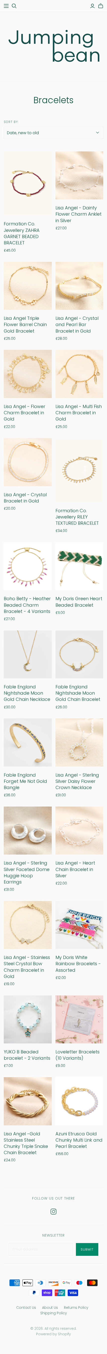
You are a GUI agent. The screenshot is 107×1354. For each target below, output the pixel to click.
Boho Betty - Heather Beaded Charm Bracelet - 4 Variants (27, 604)
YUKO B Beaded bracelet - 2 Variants (27, 1055)
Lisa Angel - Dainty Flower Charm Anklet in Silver (78, 214)
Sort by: (11, 122)
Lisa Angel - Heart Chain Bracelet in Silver (75, 869)
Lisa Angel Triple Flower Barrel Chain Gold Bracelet (25, 324)
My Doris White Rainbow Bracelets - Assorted (78, 963)
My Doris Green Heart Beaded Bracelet (78, 601)
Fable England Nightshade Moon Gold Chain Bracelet (77, 693)
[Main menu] (6, 5)
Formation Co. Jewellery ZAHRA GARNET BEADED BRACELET (22, 233)
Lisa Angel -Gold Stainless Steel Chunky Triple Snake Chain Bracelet (26, 1143)
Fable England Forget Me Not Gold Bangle (25, 781)
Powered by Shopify (53, 1334)
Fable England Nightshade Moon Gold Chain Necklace (27, 693)
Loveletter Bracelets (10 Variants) (77, 1055)
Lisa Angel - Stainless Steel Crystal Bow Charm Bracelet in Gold (27, 966)
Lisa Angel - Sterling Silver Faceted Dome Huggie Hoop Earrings (27, 872)
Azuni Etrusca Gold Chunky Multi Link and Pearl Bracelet (79, 1140)
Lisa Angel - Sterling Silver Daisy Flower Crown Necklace (77, 781)
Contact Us (26, 1307)
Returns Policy (76, 1307)
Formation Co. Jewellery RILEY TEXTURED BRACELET (77, 516)
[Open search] (14, 5)
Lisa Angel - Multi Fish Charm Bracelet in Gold (78, 412)
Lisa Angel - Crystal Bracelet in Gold (25, 497)
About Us (50, 1307)
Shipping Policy (53, 1313)
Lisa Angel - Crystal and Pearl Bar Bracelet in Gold (77, 324)
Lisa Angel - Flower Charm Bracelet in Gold (24, 412)
